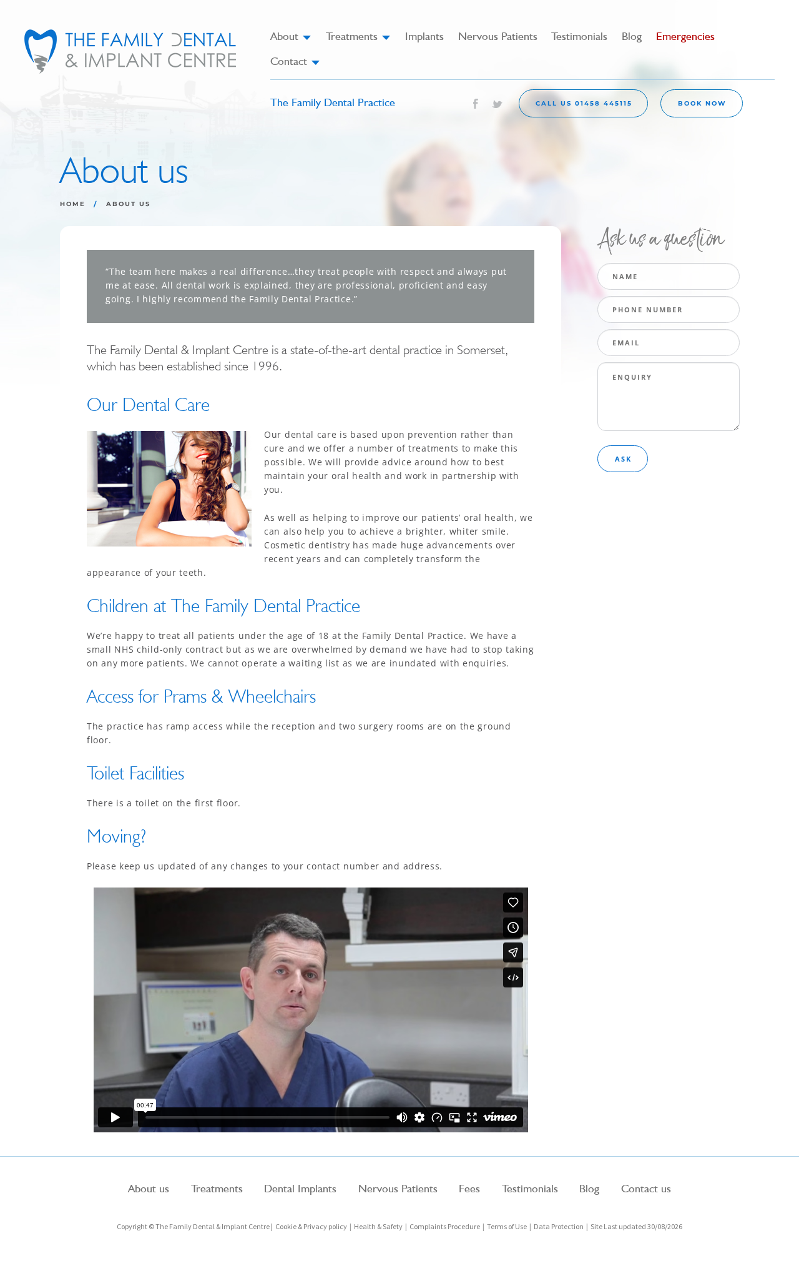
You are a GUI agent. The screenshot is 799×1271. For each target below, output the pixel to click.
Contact (295, 60)
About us (148, 1188)
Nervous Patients (497, 35)
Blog (632, 35)
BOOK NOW (702, 103)
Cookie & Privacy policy (311, 1226)
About (290, 35)
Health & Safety (378, 1226)
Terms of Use (507, 1226)
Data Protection (559, 1226)
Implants (424, 35)
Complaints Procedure (444, 1226)
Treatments (358, 35)
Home (73, 204)
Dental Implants (300, 1188)
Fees (469, 1188)
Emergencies (685, 35)
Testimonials (579, 35)
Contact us (646, 1188)
